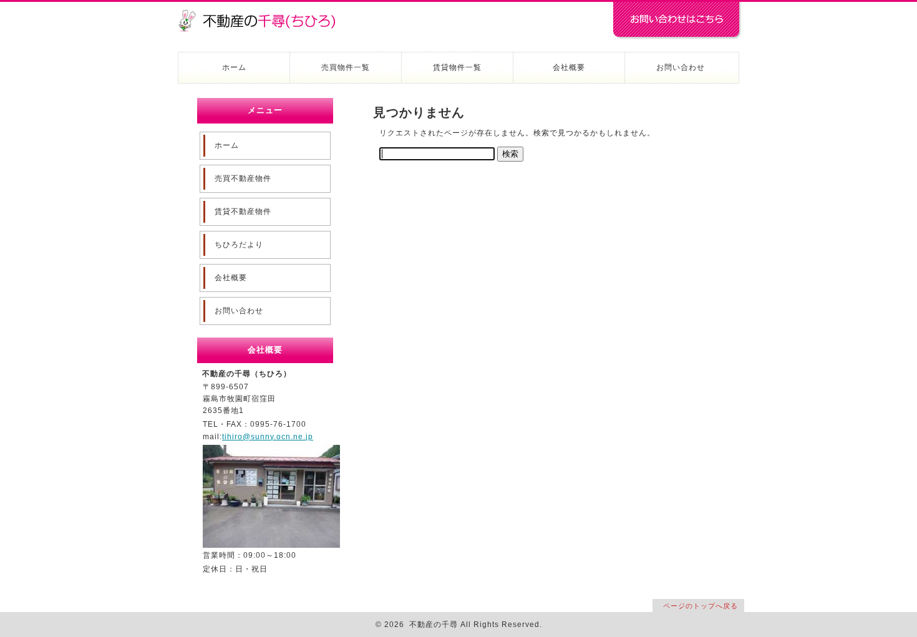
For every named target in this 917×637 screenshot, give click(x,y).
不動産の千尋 (262, 14)
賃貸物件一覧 (457, 67)
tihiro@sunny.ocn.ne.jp (267, 436)
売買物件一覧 (345, 67)
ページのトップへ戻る (700, 606)
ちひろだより (239, 244)
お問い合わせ (680, 67)
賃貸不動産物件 (243, 211)
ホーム (234, 67)
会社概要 (569, 67)
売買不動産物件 (243, 178)
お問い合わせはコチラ (676, 20)
